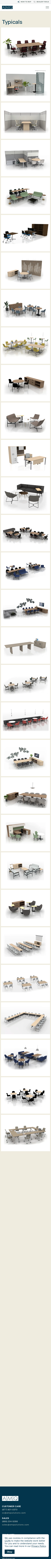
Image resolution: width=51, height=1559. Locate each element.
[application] (25, 1545)
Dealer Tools (43, 2)
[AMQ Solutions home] (7, 7)
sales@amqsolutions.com (15, 1524)
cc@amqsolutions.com (14, 1513)
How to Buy (26, 2)
